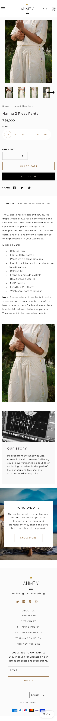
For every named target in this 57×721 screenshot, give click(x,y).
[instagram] (36, 601)
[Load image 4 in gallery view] (46, 92)
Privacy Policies (28, 644)
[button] (3, 9)
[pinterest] (30, 601)
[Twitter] (22, 187)
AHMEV (33, 702)
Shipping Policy (28, 627)
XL (38, 134)
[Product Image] (28, 51)
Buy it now (28, 176)
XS (7, 134)
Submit (28, 680)
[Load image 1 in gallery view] (9, 92)
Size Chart (28, 621)
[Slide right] (50, 94)
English (35, 695)
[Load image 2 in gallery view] (21, 92)
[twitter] (18, 601)
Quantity (8, 149)
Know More (28, 538)
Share (6, 187)
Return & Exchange (28, 632)
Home (5, 106)
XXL (46, 134)
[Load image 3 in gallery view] (34, 92)
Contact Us (28, 615)
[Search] (45, 9)
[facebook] (24, 601)
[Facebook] (14, 187)
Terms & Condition (28, 638)
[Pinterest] (29, 187)
